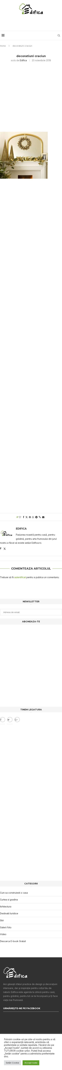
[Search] (58, 35)
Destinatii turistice (9, 913)
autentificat (20, 577)
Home (3, 45)
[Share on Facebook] (23, 517)
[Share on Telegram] (36, 517)
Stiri (2, 920)
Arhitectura (5, 906)
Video (3, 934)
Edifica (23, 60)
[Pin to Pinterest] (30, 517)
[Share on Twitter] (26, 517)
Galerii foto (5, 927)
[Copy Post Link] (40, 517)
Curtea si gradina (9, 899)
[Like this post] (20, 517)
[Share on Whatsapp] (33, 517)
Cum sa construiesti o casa (14, 892)
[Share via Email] (43, 517)
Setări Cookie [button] (12, 1062)
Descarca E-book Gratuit (13, 941)
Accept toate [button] (30, 1062)
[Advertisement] (32, 23)
